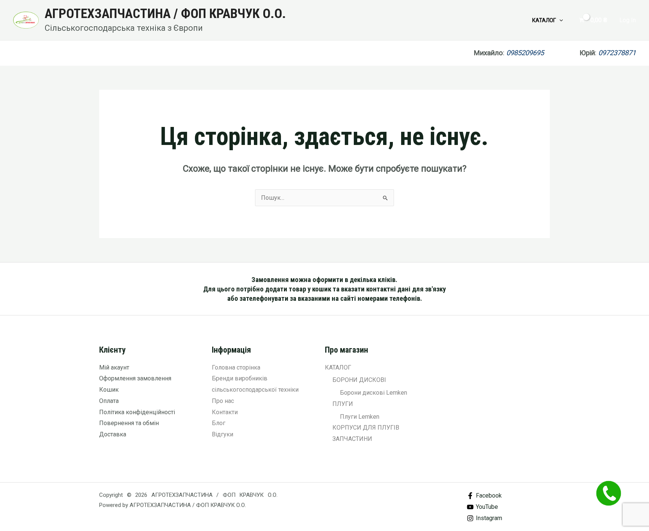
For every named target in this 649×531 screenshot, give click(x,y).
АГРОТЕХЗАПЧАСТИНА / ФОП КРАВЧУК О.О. (165, 13)
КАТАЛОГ (544, 20)
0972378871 (617, 53)
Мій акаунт (114, 367)
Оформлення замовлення (135, 378)
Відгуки (222, 434)
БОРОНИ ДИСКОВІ (359, 379)
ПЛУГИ (342, 403)
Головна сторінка (236, 367)
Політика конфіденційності (137, 412)
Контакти (225, 412)
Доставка (112, 434)
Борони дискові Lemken (373, 392)
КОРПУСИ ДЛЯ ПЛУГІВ (365, 427)
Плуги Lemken (359, 416)
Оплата (109, 400)
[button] (559, 20)
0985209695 (543, 53)
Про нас (223, 400)
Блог (218, 423)
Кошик (109, 389)
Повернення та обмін (129, 423)
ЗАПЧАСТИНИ (352, 438)
